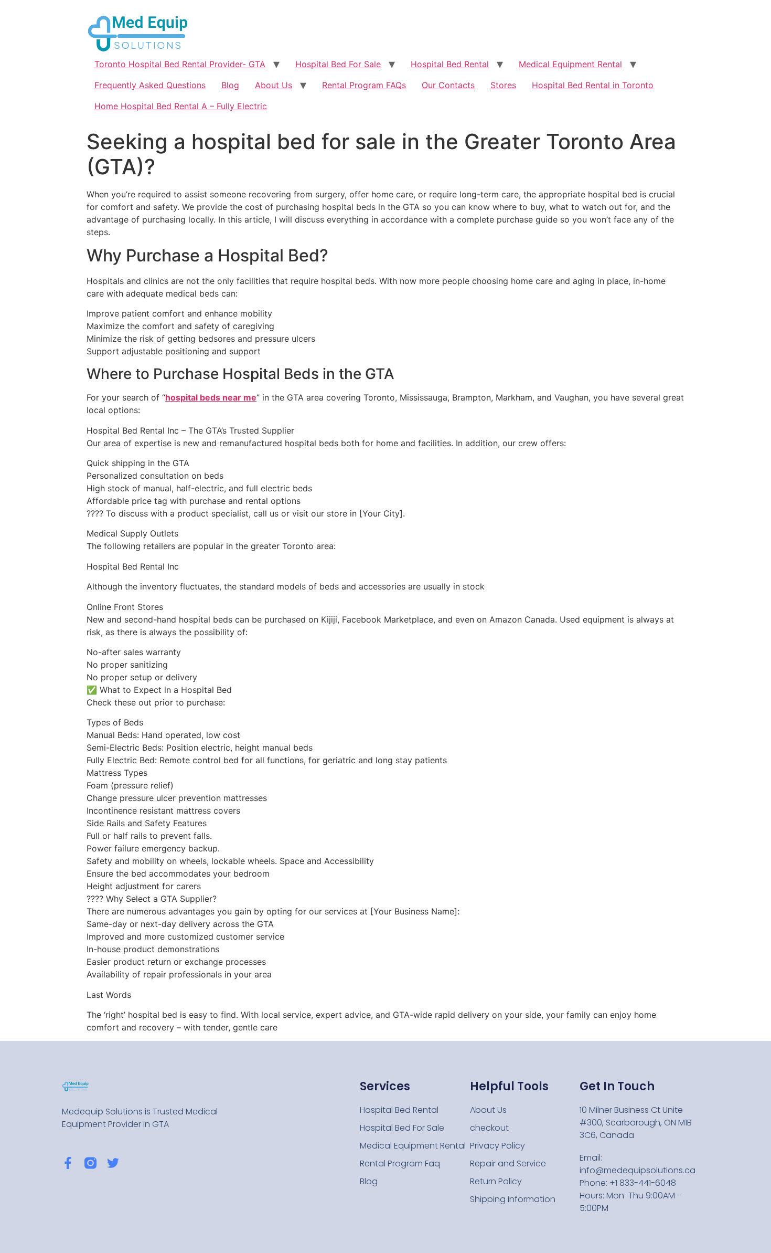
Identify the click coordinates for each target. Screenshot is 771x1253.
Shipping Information (512, 1199)
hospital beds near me (210, 397)
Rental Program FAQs (364, 85)
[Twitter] (113, 1163)
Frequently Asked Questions (150, 85)
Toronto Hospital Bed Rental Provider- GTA (179, 64)
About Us (273, 85)
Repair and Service (508, 1163)
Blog (230, 85)
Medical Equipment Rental (570, 64)
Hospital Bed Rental (450, 64)
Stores (503, 85)
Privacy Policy (497, 1146)
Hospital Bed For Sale (338, 64)
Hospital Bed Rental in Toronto (593, 85)
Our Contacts (448, 85)
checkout (489, 1128)
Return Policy (496, 1181)
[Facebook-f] (68, 1163)
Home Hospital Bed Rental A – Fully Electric (180, 106)
